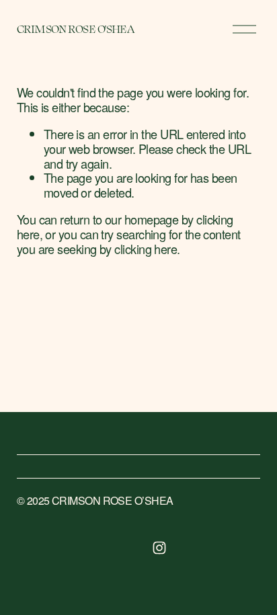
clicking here (145, 248)
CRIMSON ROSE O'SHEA (75, 29)
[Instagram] (159, 548)
